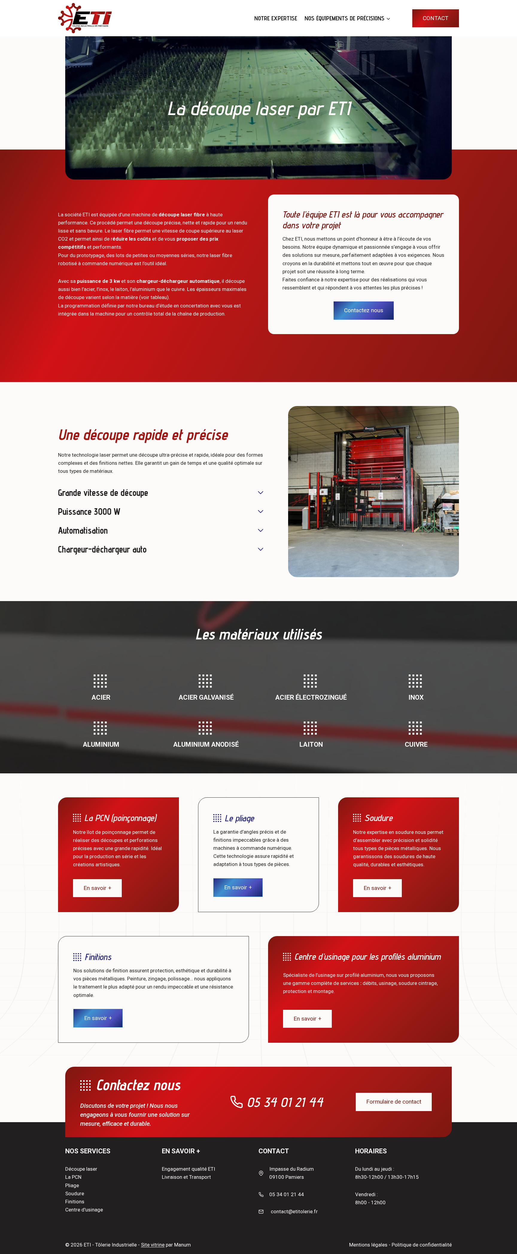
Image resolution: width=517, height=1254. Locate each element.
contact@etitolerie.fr (294, 1211)
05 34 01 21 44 (285, 1102)
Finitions (74, 1202)
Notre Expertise (275, 18)
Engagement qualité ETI (188, 1169)
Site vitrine (153, 1245)
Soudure (74, 1193)
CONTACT (435, 18)
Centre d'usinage (84, 1210)
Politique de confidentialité (422, 1245)
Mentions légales (368, 1245)
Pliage (72, 1185)
